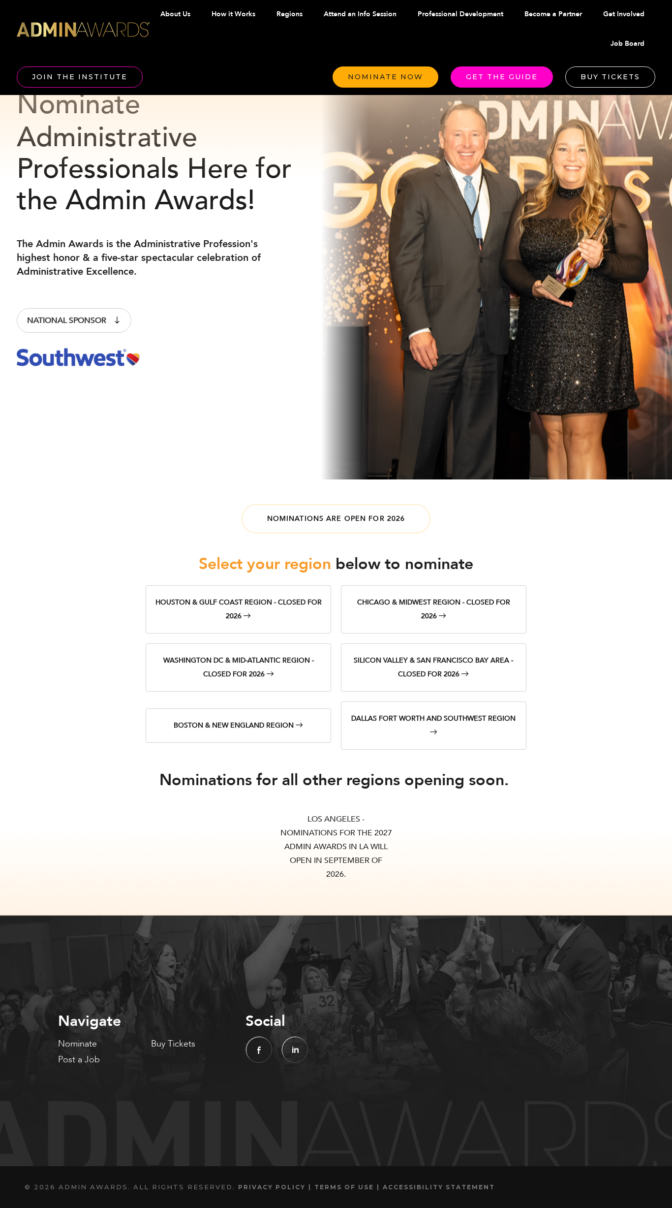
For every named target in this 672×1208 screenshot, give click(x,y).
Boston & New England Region (235, 725)
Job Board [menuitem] (627, 43)
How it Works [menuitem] (233, 14)
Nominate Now (385, 76)
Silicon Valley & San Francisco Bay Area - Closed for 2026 (433, 667)
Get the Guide (502, 76)
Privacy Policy (271, 1187)
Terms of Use (344, 1187)
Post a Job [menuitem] (79, 1059)
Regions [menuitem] (289, 14)
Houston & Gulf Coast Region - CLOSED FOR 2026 (238, 609)
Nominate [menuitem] (77, 1044)
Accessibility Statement (439, 1187)
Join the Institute (79, 76)
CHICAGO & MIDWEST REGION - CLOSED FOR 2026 (433, 609)
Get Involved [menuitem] (623, 14)
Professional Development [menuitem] (460, 14)
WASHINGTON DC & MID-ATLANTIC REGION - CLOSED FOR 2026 (238, 667)
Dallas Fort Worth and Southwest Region (433, 718)
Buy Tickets (610, 76)
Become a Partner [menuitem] (553, 14)
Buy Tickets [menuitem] (173, 1044)
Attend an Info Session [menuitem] (360, 14)
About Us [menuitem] (175, 14)
